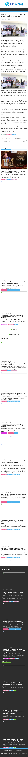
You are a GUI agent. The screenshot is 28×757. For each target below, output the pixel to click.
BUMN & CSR (3, 134)
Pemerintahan (14, 179)
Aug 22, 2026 (4, 492)
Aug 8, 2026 (4, 518)
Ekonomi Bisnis (9, 134)
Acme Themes (14, 754)
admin (9, 19)
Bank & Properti (4, 324)
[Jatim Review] (2, 9)
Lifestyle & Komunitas (15, 289)
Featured (14, 134)
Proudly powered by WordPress (8, 753)
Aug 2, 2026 (5, 737)
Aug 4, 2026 (5, 708)
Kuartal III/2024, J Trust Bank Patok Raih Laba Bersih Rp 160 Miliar (21, 140)
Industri (14, 690)
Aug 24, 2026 (4, 169)
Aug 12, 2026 (5, 681)
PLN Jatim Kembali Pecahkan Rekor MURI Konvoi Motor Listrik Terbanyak (5, 141)
